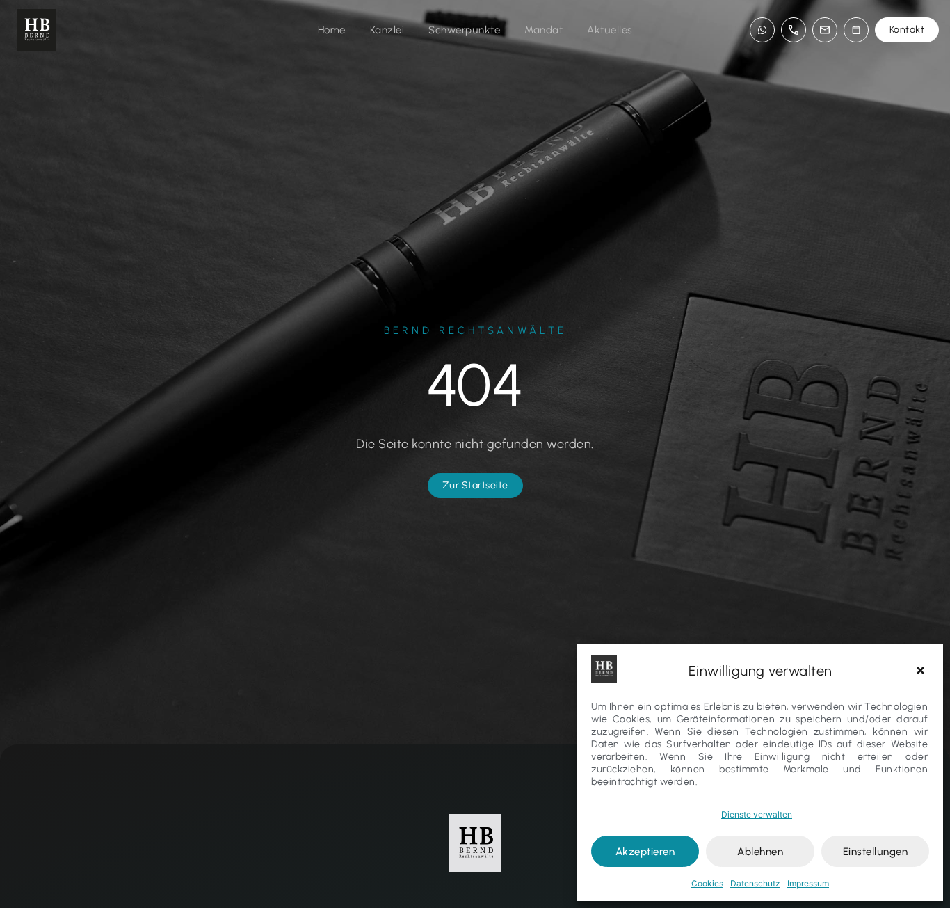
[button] (922, 671)
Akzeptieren (645, 851)
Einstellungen (875, 851)
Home (332, 30)
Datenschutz (755, 883)
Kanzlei (387, 30)
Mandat (543, 30)
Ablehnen (760, 851)
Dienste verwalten (756, 814)
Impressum (808, 883)
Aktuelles (610, 30)
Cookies (707, 883)
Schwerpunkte (464, 30)
